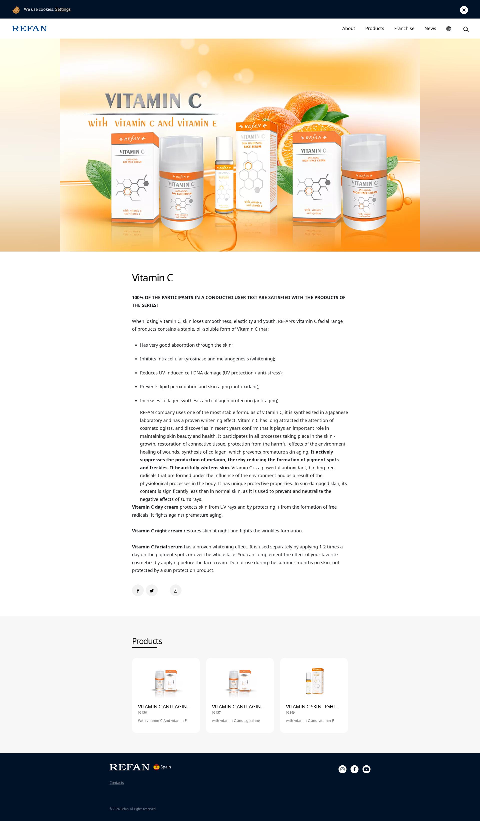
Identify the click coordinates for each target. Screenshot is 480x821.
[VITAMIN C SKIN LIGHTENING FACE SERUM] (314, 695)
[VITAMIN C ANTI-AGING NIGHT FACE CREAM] (240, 695)
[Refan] (29, 28)
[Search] (466, 28)
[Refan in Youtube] (366, 768)
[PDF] (176, 590)
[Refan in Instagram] (342, 768)
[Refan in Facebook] (354, 768)
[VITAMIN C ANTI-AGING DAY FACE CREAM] (166, 695)
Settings (63, 9)
